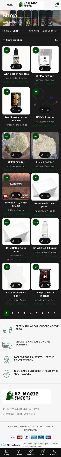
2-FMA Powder (45, 76)
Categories (9, 22)
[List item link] (30, 414)
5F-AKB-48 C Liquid (45, 248)
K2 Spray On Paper (45, 211)
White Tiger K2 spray (16, 74)
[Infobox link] (30, 330)
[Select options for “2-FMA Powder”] (42, 68)
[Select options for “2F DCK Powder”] (42, 110)
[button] (13, 241)
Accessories (16, 256)
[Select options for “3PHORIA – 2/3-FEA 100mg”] (13, 195)
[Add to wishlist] (19, 66)
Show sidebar (14, 40)
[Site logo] (30, 5)
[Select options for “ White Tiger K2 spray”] (13, 66)
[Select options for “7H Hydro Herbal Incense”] (42, 285)
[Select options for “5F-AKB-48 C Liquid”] (42, 241)
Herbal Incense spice (16, 125)
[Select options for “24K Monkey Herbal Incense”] (13, 110)
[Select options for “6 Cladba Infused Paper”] (13, 285)
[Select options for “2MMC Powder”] (13, 155)
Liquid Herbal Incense (16, 78)
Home (5, 31)
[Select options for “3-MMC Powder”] (42, 155)
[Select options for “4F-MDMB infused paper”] (42, 196)
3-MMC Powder (45, 162)
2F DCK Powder (45, 117)
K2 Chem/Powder (45, 80)
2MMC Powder (16, 162)
